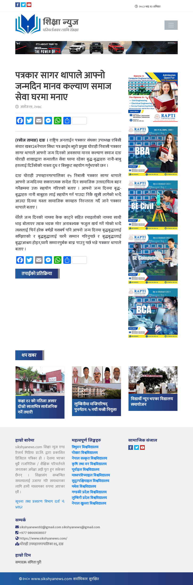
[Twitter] (23, 4)
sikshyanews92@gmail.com (40, 527)
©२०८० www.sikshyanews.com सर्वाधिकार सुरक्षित (60, 578)
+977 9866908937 (32, 533)
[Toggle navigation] (171, 25)
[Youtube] (29, 4)
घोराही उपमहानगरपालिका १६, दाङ (42, 544)
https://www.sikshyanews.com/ (43, 538)
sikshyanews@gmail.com (81, 527)
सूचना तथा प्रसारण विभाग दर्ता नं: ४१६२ (40, 504)
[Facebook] (17, 4)
